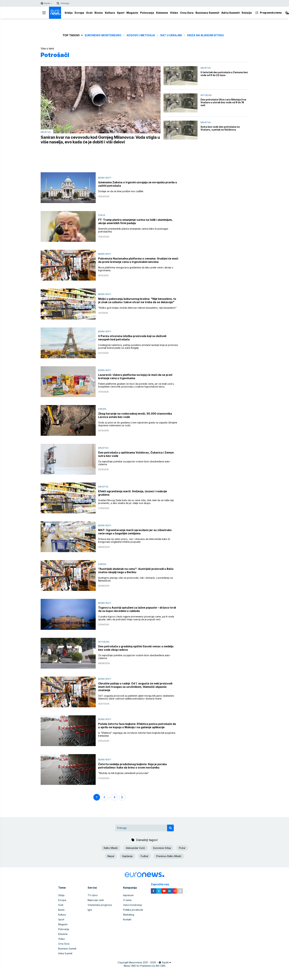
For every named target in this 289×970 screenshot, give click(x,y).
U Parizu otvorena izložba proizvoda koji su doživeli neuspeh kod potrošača (132, 337)
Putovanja (147, 12)
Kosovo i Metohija (141, 35)
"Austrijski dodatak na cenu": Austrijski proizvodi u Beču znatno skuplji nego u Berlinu (135, 570)
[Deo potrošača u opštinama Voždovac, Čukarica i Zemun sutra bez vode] (68, 459)
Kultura (110, 12)
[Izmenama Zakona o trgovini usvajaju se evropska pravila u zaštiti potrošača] (68, 187)
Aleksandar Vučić (135, 848)
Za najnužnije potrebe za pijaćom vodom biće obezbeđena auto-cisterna (134, 657)
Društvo (46, 132)
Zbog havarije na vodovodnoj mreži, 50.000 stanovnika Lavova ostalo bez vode (135, 415)
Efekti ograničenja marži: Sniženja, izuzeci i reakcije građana (132, 493)
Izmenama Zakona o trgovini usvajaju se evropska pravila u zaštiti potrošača (137, 184)
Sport (120, 12)
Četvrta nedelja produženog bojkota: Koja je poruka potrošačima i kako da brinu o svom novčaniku (132, 765)
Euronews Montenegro (103, 35)
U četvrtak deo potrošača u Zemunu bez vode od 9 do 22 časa (224, 74)
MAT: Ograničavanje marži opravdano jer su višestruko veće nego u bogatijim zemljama (135, 531)
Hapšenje (127, 856)
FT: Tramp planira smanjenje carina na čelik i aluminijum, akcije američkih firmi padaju (135, 221)
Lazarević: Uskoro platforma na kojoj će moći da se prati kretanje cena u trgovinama (135, 376)
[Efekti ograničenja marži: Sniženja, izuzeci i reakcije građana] (68, 498)
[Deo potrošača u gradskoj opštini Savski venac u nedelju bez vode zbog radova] (68, 653)
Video (174, 12)
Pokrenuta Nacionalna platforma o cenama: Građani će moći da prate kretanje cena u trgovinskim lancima (138, 260)
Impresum (128, 895)
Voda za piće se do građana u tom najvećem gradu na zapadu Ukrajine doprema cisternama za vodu (137, 424)
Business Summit (207, 12)
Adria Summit (230, 12)
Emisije (247, 12)
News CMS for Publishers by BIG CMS (144, 965)
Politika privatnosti (133, 909)
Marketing (128, 914)
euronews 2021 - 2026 (143, 962)
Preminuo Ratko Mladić (168, 856)
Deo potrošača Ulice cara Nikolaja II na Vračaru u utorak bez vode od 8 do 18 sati (223, 102)
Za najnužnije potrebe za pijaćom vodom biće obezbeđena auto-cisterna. (134, 463)
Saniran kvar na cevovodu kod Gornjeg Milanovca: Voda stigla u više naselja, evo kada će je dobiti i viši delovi (100, 139)
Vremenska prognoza (100, 904)
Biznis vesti (104, 177)
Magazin (132, 12)
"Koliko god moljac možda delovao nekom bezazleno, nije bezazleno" (137, 307)
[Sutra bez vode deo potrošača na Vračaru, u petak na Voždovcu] (181, 130)
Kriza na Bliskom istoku (205, 35)
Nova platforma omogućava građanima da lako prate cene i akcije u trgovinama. (135, 269)
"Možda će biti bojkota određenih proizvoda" (123, 773)
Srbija (69, 12)
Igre (90, 909)
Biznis (98, 12)
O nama (127, 900)
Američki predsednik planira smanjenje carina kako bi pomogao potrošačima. (133, 230)
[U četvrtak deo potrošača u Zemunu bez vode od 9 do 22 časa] (181, 75)
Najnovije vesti (96, 900)
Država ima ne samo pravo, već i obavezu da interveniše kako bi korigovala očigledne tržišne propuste (134, 540)
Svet (89, 12)
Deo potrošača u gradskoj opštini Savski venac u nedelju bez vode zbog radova (135, 648)
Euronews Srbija (162, 848)
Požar (182, 848)
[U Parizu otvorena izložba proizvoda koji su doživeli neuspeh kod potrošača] (68, 343)
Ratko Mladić (111, 848)
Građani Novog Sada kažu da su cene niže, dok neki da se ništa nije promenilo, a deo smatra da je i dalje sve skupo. (136, 501)
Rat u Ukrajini (171, 35)
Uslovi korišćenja (132, 904)
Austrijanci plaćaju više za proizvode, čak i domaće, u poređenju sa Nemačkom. (135, 579)
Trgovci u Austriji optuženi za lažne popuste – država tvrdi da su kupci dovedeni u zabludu (137, 609)
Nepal (111, 856)
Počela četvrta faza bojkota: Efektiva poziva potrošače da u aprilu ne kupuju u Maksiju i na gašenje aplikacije (137, 725)
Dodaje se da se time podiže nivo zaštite (120, 191)
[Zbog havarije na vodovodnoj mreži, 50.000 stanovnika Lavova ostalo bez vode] (68, 420)
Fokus (101, 215)
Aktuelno (206, 95)
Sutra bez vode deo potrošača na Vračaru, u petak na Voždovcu (220, 128)
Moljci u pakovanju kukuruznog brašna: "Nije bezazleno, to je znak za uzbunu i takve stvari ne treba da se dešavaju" (137, 300)
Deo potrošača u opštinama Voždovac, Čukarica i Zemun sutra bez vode (136, 454)
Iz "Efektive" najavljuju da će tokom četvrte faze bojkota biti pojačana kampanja (136, 734)
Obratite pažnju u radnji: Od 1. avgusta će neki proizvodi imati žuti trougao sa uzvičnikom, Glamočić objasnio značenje (135, 687)
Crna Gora (187, 12)
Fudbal (144, 856)
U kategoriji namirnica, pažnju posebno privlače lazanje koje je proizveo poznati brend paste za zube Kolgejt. (138, 346)
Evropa (79, 12)
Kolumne (162, 12)
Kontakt (127, 919)
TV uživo (93, 895)
